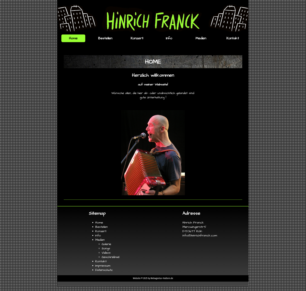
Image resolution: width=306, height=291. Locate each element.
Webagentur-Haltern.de (162, 278)
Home (99, 222)
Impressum (102, 266)
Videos (106, 253)
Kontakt (232, 38)
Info (169, 38)
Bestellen (105, 38)
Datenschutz (104, 270)
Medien (201, 38)
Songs (106, 248)
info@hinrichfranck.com (199, 235)
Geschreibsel (110, 257)
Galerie (106, 244)
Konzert (137, 38)
